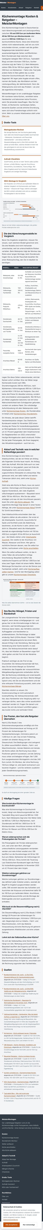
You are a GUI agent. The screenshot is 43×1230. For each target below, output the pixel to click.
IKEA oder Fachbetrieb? (10, 1187)
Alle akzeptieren (12, 1225)
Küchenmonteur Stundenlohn (25, 414)
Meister (8, 3)
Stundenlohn (12, 7)
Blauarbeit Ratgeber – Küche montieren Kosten (19, 1056)
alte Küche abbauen (22, 502)
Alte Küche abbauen (9, 1150)
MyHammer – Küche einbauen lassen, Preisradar (20, 1033)
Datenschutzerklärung (10, 1220)
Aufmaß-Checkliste (12, 159)
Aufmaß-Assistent (8, 1184)
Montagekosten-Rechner (14, 130)
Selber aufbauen (8, 1144)
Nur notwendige (29, 1225)
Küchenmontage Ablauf (26, 508)
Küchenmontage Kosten (16, 411)
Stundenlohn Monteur (9, 1141)
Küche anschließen (31, 548)
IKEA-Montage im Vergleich (15, 181)
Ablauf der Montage (9, 1159)
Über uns (5, 116)
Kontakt (36, 7)
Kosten (3, 7)
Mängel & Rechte (8, 1169)
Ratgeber (29, 7)
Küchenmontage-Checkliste (25, 575)
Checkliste (6, 1172)
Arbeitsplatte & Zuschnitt (11, 1166)
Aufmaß (4, 1162)
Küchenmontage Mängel (11, 686)
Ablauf (21, 7)
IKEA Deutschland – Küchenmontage (16, 1082)
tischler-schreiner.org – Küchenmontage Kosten (20, 1073)
